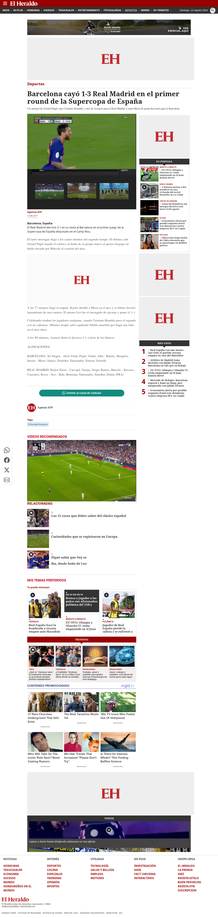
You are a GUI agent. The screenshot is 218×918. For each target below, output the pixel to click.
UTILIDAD (97, 859)
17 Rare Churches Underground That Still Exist (43, 718)
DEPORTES (54, 866)
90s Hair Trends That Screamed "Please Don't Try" (80, 757)
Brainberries (45, 727)
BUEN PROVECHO (189, 882)
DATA (137, 870)
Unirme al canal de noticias (83, 393)
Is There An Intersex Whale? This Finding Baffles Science (114, 757)
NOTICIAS (10, 859)
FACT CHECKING (145, 874)
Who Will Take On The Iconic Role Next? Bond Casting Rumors (44, 757)
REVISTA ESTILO (188, 878)
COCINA (52, 870)
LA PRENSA (185, 870)
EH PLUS (140, 859)
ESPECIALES (55, 874)
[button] (7, 450)
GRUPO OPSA (186, 859)
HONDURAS (11, 866)
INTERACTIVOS (144, 878)
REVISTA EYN (186, 886)
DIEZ (181, 874)
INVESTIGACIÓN (145, 866)
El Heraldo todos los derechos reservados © (26, 904)
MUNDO (8, 882)
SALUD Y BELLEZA (102, 870)
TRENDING (54, 878)
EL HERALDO (186, 866)
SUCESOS (9, 878)
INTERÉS (53, 859)
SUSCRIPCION (187, 890)
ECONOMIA (11, 874)
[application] (81, 144)
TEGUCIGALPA (12, 870)
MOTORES (97, 878)
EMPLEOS (97, 874)
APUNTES (53, 886)
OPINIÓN (53, 882)
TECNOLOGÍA (99, 866)
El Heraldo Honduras (38, 424)
